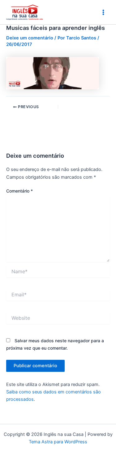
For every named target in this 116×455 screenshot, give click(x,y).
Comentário (19, 190)
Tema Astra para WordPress (58, 442)
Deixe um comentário (29, 38)
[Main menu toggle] (103, 12)
